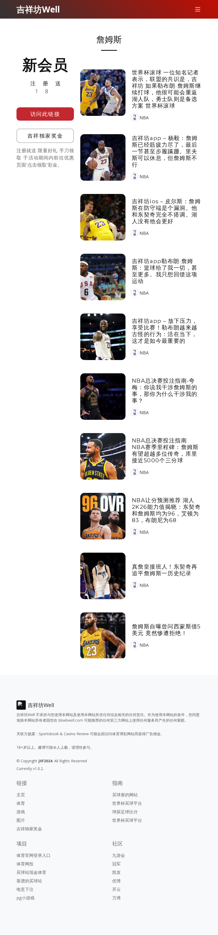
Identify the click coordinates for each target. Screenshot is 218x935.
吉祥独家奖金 (45, 135)
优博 (116, 881)
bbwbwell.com (70, 720)
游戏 (20, 812)
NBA (144, 118)
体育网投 (24, 864)
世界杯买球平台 (127, 803)
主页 (20, 795)
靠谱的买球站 (29, 881)
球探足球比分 (125, 812)
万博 (116, 898)
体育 (20, 803)
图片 (20, 820)
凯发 (116, 872)
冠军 (116, 864)
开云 (116, 889)
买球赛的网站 (125, 795)
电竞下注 (24, 889)
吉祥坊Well (38, 9)
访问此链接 (45, 113)
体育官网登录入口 (33, 855)
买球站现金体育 (31, 872)
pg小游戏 (25, 898)
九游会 (118, 855)
